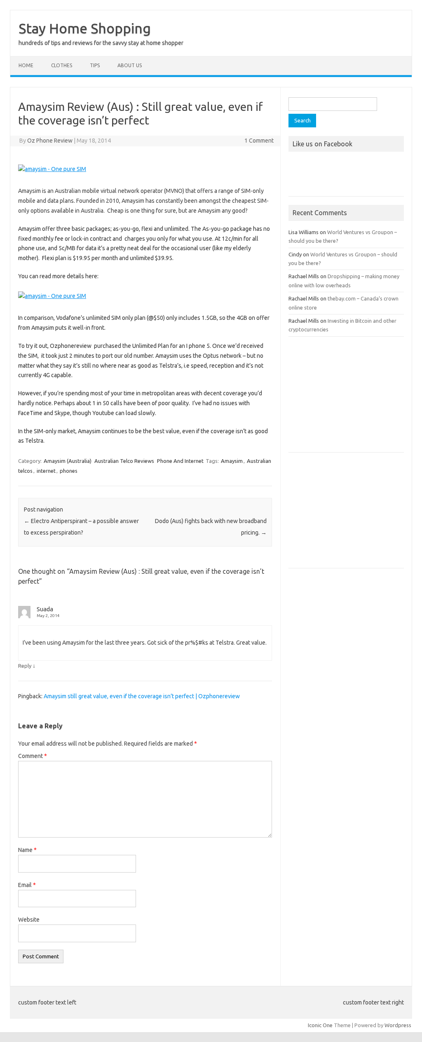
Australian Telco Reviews (124, 461)
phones (68, 471)
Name (27, 850)
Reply (24, 666)
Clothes (61, 65)
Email (27, 885)
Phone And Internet (180, 461)
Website (29, 919)
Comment (32, 756)
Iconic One (320, 1025)
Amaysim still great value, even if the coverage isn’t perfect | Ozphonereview (142, 696)
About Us (129, 65)
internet (46, 471)
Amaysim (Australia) (67, 461)
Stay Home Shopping (85, 28)
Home (26, 65)
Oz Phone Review (50, 140)
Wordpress (397, 1025)
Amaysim (232, 461)
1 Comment (259, 140)
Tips (95, 65)
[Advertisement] (346, 398)
